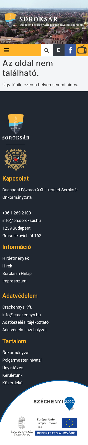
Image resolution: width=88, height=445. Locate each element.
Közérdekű (12, 382)
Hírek (7, 265)
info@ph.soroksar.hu (21, 220)
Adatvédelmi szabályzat (24, 329)
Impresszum (14, 280)
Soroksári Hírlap (17, 273)
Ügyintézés (12, 367)
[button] (59, 50)
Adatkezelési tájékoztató (25, 322)
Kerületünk (12, 375)
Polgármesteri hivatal (22, 360)
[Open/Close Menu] (6, 50)
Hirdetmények (15, 258)
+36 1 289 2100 (16, 212)
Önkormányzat (16, 352)
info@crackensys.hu (21, 314)
